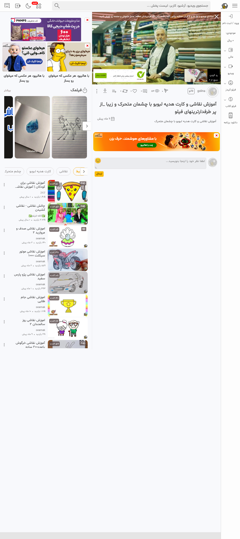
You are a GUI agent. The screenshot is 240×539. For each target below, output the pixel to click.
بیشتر (7, 90)
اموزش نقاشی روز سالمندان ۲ (33, 322)
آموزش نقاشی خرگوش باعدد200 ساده (30, 345)
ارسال (99, 174)
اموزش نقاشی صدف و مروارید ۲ (30, 231)
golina (201, 91)
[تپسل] (13, 20)
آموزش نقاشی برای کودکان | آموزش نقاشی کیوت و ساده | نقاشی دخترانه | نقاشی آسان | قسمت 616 (30, 185)
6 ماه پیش (103, 119)
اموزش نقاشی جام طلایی (33, 299)
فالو (191, 91)
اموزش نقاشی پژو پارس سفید (29, 277)
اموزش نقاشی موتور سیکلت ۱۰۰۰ (32, 254)
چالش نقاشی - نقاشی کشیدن (30, 208)
